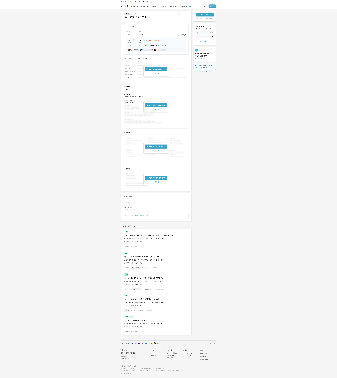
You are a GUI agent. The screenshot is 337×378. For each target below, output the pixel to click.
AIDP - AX (150, 343)
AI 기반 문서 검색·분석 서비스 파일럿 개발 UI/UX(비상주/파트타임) (148, 235)
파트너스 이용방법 (171, 355)
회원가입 (156, 73)
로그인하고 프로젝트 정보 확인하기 (156, 69)
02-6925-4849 (128, 353)
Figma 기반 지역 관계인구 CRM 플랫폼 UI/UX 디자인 (143, 278)
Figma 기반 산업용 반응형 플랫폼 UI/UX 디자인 (141, 256)
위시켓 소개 (153, 353)
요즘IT (142, 343)
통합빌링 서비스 (204, 359)
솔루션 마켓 (203, 356)
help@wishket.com (126, 358)
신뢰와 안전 (153, 355)
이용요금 (169, 360)
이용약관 (123, 366)
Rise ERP (158, 343)
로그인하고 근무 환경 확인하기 (156, 147)
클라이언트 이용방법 (172, 353)
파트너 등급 (170, 358)
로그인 (141, 216)
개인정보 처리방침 (132, 366)
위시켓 (135, 343)
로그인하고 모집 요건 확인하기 (156, 178)
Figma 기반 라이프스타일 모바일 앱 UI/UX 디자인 (142, 299)
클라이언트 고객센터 (188, 353)
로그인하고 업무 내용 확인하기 (156, 105)
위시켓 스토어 (203, 353)
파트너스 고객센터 (187, 355)
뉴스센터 (202, 350)
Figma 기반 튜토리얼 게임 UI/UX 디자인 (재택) (141, 320)
